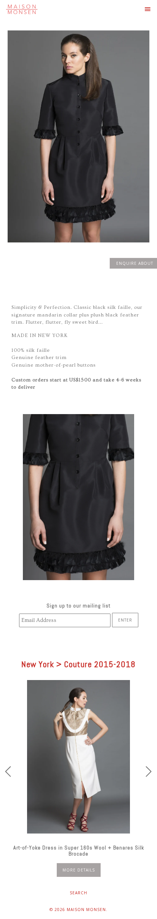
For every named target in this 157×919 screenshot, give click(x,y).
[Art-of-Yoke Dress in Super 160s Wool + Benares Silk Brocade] (78, 757)
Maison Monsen (86, 909)
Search (78, 892)
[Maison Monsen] (22, 9)
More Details (78, 870)
